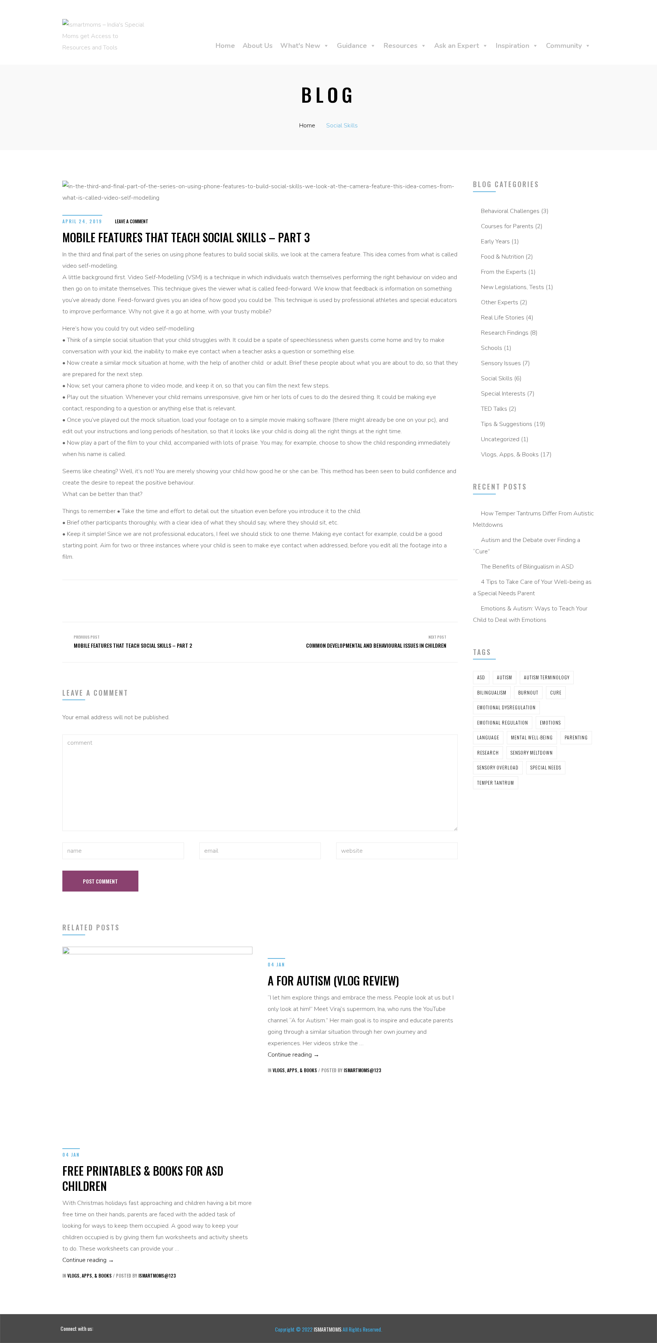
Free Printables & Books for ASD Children (142, 1178)
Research (488, 752)
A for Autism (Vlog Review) (333, 980)
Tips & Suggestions (506, 424)
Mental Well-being (532, 737)
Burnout (528, 692)
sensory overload (498, 767)
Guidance (352, 45)
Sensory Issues (501, 363)
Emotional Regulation (502, 722)
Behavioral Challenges (510, 211)
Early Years (495, 241)
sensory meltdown (532, 752)
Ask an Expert (456, 45)
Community (564, 45)
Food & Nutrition (502, 257)
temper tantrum (495, 782)
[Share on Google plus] (277, 593)
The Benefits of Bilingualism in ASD (527, 567)
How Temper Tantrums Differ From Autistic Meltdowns (533, 519)
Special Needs (545, 767)
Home (225, 45)
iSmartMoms (328, 1329)
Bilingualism (491, 692)
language (488, 737)
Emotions (550, 722)
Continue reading (88, 1260)
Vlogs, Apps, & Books (510, 454)
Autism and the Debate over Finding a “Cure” (526, 546)
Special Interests (503, 393)
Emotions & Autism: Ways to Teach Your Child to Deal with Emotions (530, 614)
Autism (504, 677)
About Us (258, 45)
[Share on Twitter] (250, 593)
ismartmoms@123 (157, 1275)
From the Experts (504, 272)
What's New (300, 45)
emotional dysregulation (506, 707)
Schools (491, 348)
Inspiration (512, 45)
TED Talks (494, 409)
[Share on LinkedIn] (264, 593)
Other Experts (499, 302)
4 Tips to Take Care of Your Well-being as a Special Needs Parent (532, 588)
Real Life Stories (502, 317)
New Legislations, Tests (512, 287)
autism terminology (547, 677)
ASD (481, 677)
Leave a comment (131, 221)
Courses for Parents (507, 226)
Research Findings (504, 333)
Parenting (576, 737)
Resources (400, 45)
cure (556, 692)
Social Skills (342, 125)
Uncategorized (500, 439)
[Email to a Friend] (291, 593)
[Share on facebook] (236, 593)
